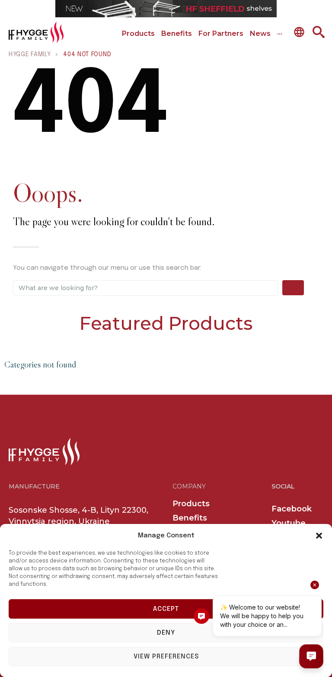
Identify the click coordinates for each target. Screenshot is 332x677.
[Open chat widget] (311, 656)
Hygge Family (30, 54)
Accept (166, 609)
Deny (166, 632)
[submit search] (293, 287)
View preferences (166, 656)
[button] (319, 535)
